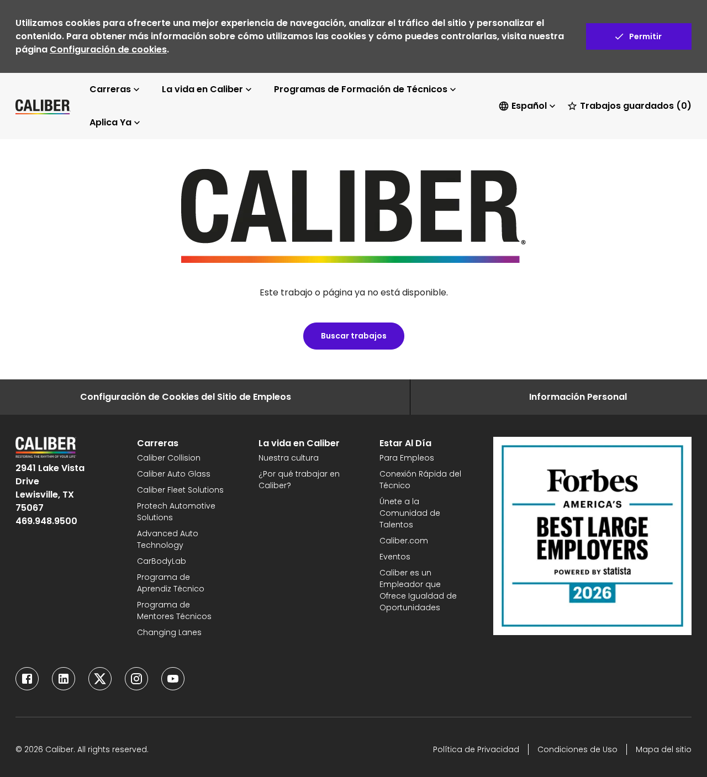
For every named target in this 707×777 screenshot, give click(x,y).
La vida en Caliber (202, 89)
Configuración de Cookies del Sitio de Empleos (185, 396)
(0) (636, 105)
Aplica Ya (110, 122)
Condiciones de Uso (577, 749)
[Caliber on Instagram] (136, 678)
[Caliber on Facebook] (27, 678)
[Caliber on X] (100, 678)
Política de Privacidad (476, 749)
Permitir (645, 36)
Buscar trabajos (354, 335)
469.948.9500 (46, 521)
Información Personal (578, 396)
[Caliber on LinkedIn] (63, 678)
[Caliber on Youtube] (172, 678)
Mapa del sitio (664, 749)
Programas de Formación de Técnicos (360, 89)
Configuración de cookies (108, 49)
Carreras (110, 89)
